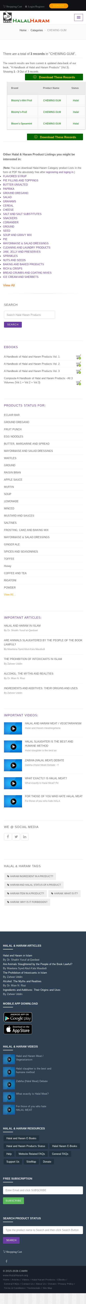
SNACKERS (10, 218)
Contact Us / (28, 1284)
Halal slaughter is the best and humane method (33, 1070)
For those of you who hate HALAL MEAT (54, 796)
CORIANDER (10, 222)
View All (9, 285)
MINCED (9, 508)
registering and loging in (59, 172)
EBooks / (62, 1279)
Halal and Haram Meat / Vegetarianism (53, 723)
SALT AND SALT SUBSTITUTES (22, 214)
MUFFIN (9, 486)
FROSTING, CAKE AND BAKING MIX (26, 530)
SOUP (7, 494)
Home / (7, 1279)
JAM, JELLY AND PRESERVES (22, 251)
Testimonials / (34, 1288)
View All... (10, 594)
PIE (5, 239)
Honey (7, 566)
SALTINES (10, 522)
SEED (6, 230)
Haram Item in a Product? (27, 893)
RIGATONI (10, 580)
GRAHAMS (9, 201)
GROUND (8, 226)
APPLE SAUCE (13, 479)
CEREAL (8, 205)
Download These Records (56, 77)
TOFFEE (9, 558)
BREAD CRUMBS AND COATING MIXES (27, 272)
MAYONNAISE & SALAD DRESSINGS (26, 243)
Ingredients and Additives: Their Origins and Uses (41, 688)
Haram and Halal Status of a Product (35, 885)
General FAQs (60, 1153)
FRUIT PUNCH (12, 429)
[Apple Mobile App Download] (18, 1029)
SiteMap (31, 1161)
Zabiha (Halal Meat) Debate (44, 760)
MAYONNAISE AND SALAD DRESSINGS (28, 450)
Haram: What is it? (66, 893)
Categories (37, 30)
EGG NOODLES (13, 436)
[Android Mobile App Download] (18, 1017)
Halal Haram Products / (44, 1279)
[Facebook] (6, 1261)
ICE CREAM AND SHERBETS (21, 276)
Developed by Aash (40, 1275)
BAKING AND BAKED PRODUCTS (23, 264)
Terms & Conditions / (15, 1288)
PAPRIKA (8, 188)
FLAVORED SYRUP (15, 176)
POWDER (10, 587)
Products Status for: (25, 405)
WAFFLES (10, 458)
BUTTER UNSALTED (15, 184)
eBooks (11, 347)
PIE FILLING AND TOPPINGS (20, 180)
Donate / (52, 1284)
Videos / (26, 1279)
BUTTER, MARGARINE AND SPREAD (26, 443)
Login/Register (35, 6)
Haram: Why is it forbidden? (28, 902)
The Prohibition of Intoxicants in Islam (33, 659)
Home (23, 30)
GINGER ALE (12, 544)
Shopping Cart (14, 6)
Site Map (47, 1288)
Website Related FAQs (32, 1153)
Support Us (12, 1161)
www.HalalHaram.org (15, 1275)
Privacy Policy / (66, 1284)
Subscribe (13, 1200)
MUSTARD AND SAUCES (19, 515)
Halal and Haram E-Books (21, 1138)
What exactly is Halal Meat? (46, 778)
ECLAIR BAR (12, 414)
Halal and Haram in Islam (22, 625)
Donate (47, 1161)
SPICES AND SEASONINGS (21, 551)
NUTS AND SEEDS (14, 260)
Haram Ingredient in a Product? (31, 876)
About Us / (41, 1284)
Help (9, 1153)
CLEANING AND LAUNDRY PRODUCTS (26, 247)
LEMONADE (11, 501)
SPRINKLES (10, 255)
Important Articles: (23, 617)
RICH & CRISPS (12, 268)
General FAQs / (12, 1284)
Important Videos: (21, 715)
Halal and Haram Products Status (25, 1146)
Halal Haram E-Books (64, 1146)
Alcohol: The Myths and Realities (28, 673)
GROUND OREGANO (15, 193)
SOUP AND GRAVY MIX (17, 235)
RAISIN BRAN (12, 472)
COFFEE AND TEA (15, 573)
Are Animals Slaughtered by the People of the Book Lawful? (37, 966)
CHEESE (8, 209)
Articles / (16, 1279)
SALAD (7, 197)
